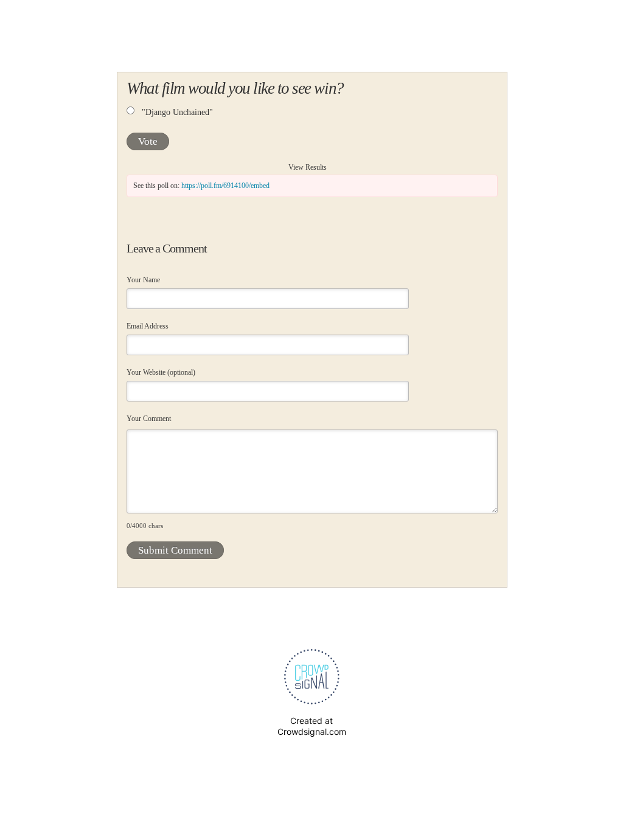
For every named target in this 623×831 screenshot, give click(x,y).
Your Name (143, 280)
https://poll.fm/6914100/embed (225, 185)
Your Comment (149, 418)
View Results (307, 167)
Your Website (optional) (161, 372)
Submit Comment (175, 550)
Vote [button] (148, 141)
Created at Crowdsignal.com (311, 726)
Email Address (148, 326)
